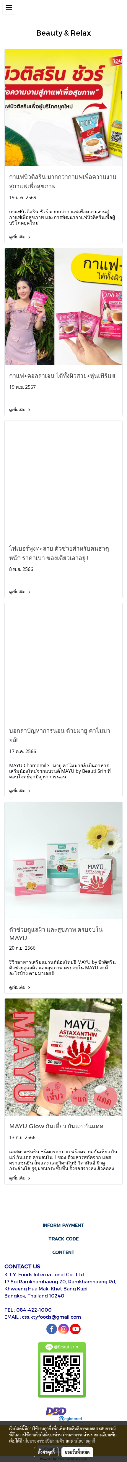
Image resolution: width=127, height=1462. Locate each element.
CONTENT (63, 1252)
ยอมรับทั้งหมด (77, 1452)
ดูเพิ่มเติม (18, 237)
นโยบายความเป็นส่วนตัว (43, 1440)
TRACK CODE (63, 1238)
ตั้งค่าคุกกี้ (46, 1452)
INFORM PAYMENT (63, 1225)
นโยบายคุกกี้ (84, 1440)
